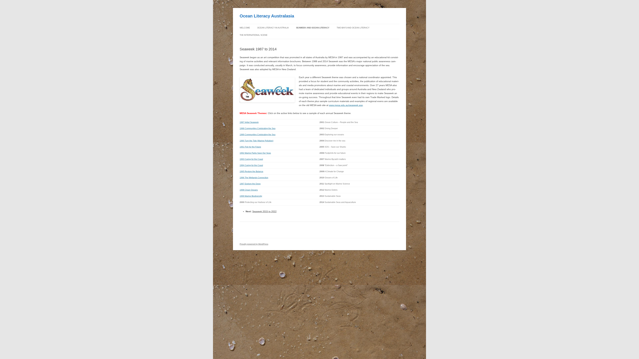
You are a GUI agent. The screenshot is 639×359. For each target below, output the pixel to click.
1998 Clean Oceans (249, 190)
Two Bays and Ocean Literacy (353, 28)
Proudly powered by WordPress (254, 244)
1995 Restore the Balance (251, 171)
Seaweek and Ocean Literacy (312, 28)
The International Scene (253, 35)
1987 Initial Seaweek (249, 122)
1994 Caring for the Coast (251, 165)
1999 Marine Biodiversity (251, 196)
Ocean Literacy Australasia (267, 15)
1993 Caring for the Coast (251, 159)
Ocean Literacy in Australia (273, 28)
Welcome (245, 28)
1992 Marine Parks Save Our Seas (255, 153)
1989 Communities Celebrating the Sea (257, 134)
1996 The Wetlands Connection (254, 178)
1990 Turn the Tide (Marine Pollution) (256, 141)
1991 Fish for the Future (250, 147)
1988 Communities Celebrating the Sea (257, 128)
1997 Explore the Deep (250, 184)
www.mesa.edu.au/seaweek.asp (346, 105)
